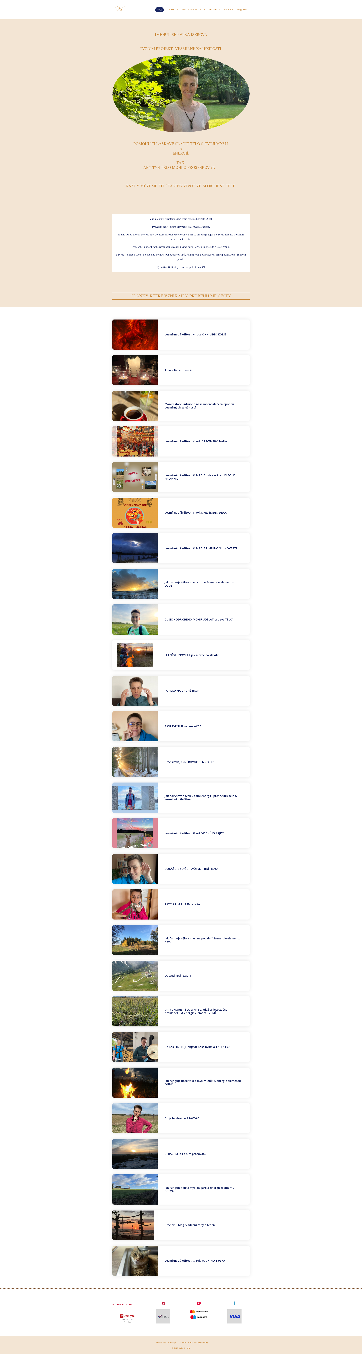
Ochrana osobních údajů (165, 1342)
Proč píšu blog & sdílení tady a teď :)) (190, 1225)
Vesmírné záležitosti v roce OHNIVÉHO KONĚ (195, 334)
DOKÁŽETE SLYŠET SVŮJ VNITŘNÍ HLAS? (191, 869)
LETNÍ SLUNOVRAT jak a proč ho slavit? (191, 655)
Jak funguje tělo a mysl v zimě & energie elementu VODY (199, 583)
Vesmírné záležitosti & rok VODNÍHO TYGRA (195, 1260)
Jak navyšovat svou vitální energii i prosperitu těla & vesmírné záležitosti (201, 797)
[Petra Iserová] (119, 9)
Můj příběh (242, 9)
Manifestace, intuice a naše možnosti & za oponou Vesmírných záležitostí (199, 405)
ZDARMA (170, 9)
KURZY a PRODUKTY (192, 9)
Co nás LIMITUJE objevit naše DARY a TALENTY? (197, 1047)
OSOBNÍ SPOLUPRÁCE (220, 9)
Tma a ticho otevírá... (179, 370)
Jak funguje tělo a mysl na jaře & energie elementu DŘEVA (199, 1189)
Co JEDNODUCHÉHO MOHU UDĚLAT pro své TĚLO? (199, 619)
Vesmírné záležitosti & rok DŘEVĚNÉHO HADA (196, 441)
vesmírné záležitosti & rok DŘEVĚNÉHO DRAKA (196, 512)
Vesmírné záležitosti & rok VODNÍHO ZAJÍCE (194, 833)
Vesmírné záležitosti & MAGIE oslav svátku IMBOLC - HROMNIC (201, 477)
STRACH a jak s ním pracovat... (185, 1154)
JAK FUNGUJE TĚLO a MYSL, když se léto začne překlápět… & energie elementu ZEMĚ (196, 1011)
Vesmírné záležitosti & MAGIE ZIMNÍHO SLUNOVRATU (201, 548)
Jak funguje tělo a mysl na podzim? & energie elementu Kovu (203, 940)
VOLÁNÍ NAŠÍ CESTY (178, 976)
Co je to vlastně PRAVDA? (182, 1118)
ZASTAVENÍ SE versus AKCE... (184, 726)
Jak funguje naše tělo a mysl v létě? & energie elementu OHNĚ (203, 1082)
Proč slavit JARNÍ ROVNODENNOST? (189, 762)
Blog (159, 9)
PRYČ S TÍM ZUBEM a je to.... (184, 904)
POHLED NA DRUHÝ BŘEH (182, 691)
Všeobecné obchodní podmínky (194, 1342)
